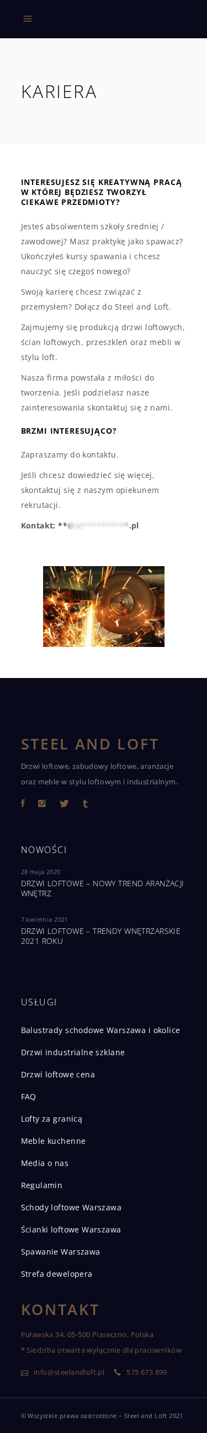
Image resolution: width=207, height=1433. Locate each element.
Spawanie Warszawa (60, 1251)
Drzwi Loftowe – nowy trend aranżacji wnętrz (102, 888)
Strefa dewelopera (57, 1273)
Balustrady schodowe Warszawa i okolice (101, 1030)
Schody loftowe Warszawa (71, 1207)
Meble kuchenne (53, 1141)
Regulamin (42, 1185)
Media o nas (45, 1163)
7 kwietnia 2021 (44, 919)
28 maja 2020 (41, 871)
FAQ (28, 1096)
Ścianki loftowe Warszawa (71, 1229)
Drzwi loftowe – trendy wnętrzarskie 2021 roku (101, 936)
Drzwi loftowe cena (58, 1074)
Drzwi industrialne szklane (73, 1052)
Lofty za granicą (52, 1118)
